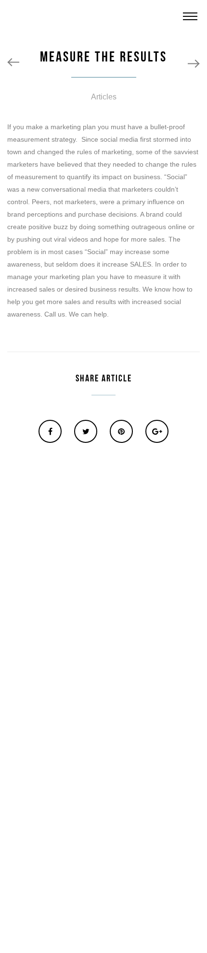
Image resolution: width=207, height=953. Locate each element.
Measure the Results (103, 57)
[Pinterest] (121, 431)
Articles (103, 97)
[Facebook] (50, 431)
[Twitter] (85, 431)
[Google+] (156, 431)
